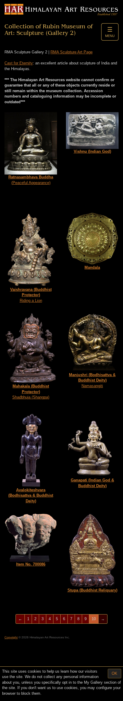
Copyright (11, 637)
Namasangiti (92, 380)
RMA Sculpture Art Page (71, 52)
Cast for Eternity (18, 63)
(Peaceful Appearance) (30, 180)
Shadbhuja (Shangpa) (30, 391)
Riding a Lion (31, 295)
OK (114, 673)
